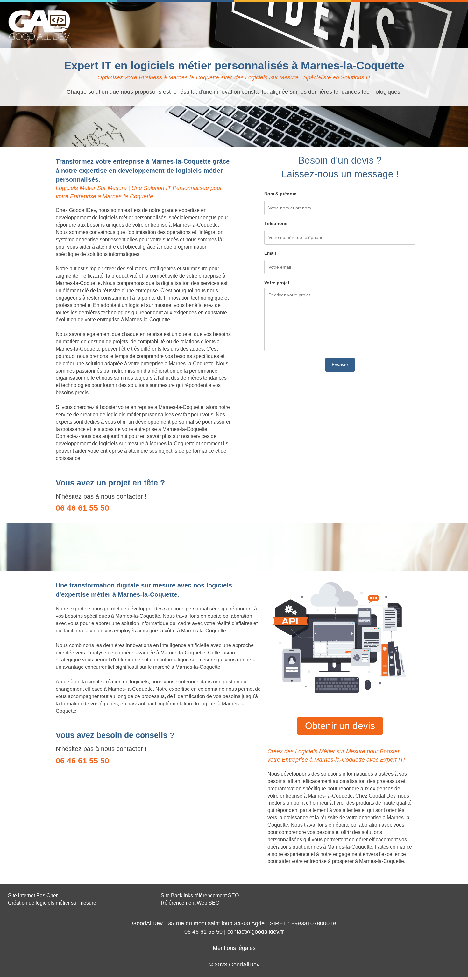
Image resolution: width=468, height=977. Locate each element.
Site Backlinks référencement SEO (200, 895)
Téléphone (275, 223)
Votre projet (276, 282)
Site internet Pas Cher (33, 895)
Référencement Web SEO (190, 903)
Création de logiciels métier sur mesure (52, 903)
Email (270, 253)
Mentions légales (234, 948)
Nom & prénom (280, 193)
